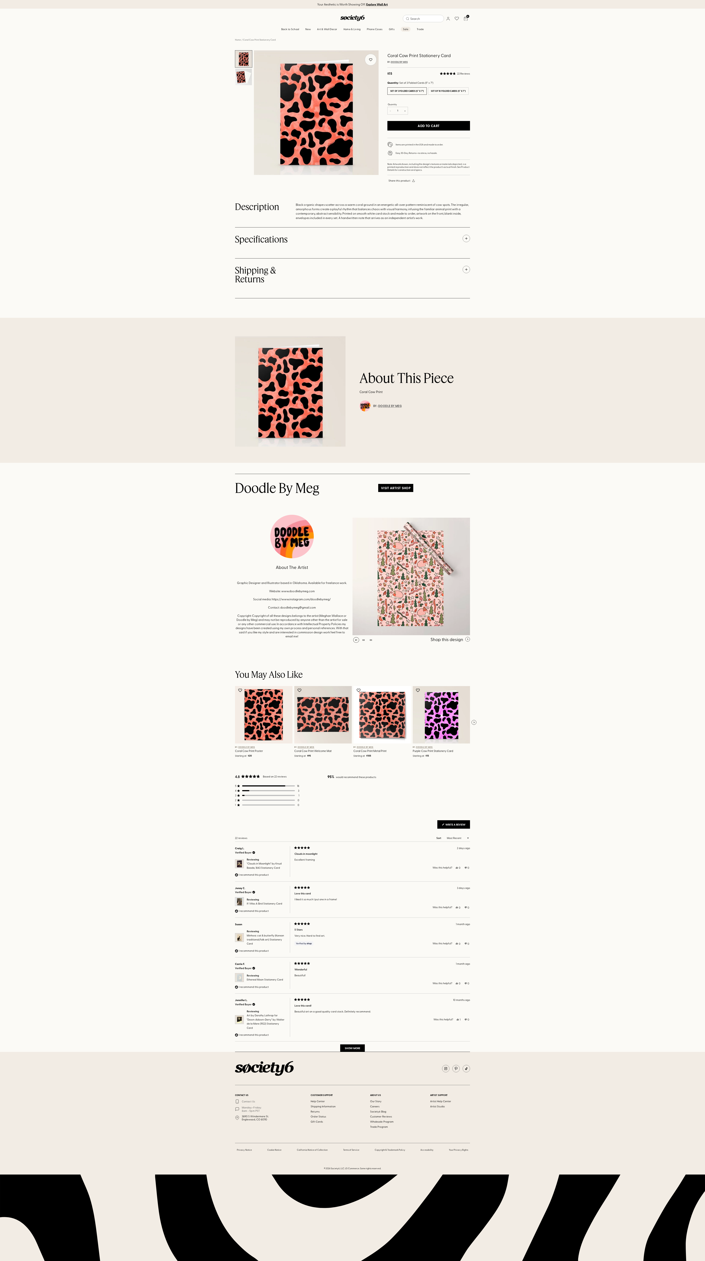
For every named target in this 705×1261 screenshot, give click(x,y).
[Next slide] (473, 722)
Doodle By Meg (399, 62)
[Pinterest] (456, 1068)
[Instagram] (445, 1068)
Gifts (392, 29)
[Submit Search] (408, 18)
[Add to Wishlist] (240, 690)
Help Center (318, 1101)
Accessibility (426, 1149)
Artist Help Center (440, 1101)
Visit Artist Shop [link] (396, 488)
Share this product (399, 180)
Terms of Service (351, 1149)
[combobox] (423, 18)
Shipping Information (323, 1106)
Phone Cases (374, 29)
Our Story (376, 1101)
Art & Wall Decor (327, 29)
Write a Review (457, 825)
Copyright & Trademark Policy (390, 1149)
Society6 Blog (378, 1111)
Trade (420, 29)
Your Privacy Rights (458, 1149)
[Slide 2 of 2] (243, 77)
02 (363, 640)
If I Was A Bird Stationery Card (264, 903)
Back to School (290, 29)
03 (371, 640)
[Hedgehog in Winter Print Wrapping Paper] (411, 576)
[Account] (448, 18)
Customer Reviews (381, 1116)
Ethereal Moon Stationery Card (265, 979)
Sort (439, 838)
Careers (375, 1106)
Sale (405, 29)
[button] (455, 73)
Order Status (318, 1116)
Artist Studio (437, 1106)
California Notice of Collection (312, 1149)
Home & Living (352, 29)
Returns (315, 1111)
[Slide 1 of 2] (243, 59)
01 (356, 640)
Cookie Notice (274, 1149)
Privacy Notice (244, 1149)
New (308, 29)
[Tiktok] (466, 1068)
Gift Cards (317, 1121)
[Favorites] (456, 18)
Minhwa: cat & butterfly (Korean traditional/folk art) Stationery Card (265, 939)
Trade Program (379, 1126)
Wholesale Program (382, 1121)
